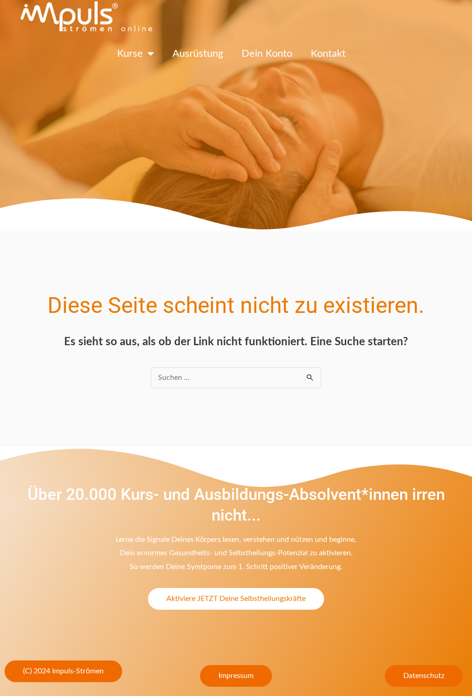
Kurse (130, 53)
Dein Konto (267, 53)
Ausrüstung (197, 53)
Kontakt (328, 53)
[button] (63, 671)
